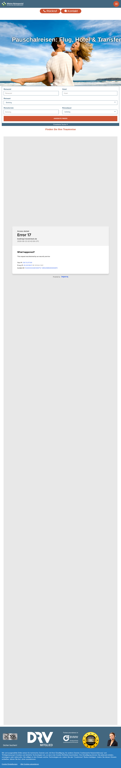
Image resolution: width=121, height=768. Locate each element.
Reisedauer (67, 108)
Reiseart (7, 98)
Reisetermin (9, 108)
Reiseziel (7, 89)
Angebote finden (60, 118)
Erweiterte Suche (60, 124)
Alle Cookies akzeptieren (29, 764)
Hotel (64, 89)
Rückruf (51, 11)
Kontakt (72, 11)
